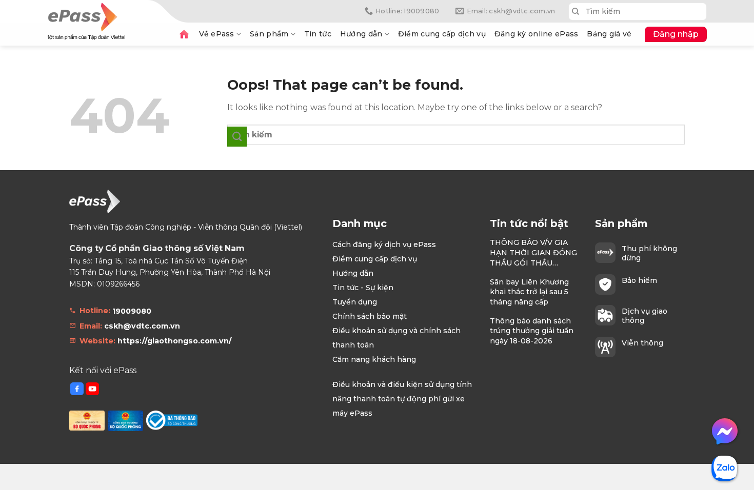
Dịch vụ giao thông (644, 316)
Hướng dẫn (361, 33)
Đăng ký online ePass (536, 33)
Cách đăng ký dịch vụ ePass (384, 244)
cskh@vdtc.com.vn (142, 326)
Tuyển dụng (354, 302)
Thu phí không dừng (649, 253)
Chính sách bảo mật (369, 316)
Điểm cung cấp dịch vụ (442, 33)
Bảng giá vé (609, 33)
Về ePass (216, 33)
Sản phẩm (269, 33)
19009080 (131, 311)
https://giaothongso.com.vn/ (174, 340)
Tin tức (317, 33)
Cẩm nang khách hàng (374, 359)
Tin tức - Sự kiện (362, 287)
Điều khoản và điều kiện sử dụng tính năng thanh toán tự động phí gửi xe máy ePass (402, 399)
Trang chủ (184, 34)
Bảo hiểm (639, 280)
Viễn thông (642, 343)
